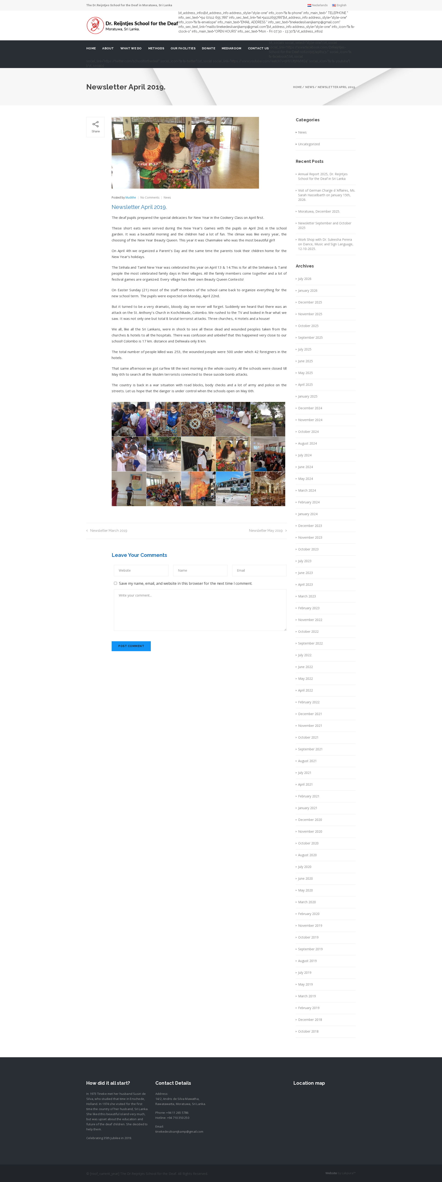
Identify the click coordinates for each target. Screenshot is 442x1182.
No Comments (149, 197)
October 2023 (308, 549)
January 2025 (307, 396)
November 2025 (310, 314)
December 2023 (310, 525)
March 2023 (307, 596)
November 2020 (310, 831)
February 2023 (309, 608)
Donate (208, 48)
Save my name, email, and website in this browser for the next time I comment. (185, 583)
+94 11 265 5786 (177, 1113)
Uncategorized (309, 144)
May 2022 (305, 678)
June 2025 (305, 361)
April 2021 (305, 784)
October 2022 (308, 631)
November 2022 (310, 620)
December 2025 (310, 302)
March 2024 (307, 490)
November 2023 (310, 537)
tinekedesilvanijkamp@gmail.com (179, 1131)
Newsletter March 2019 (108, 531)
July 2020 (304, 866)
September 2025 (310, 337)
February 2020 (309, 914)
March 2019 (307, 996)
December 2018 (310, 1019)
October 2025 (308, 326)
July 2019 (304, 972)
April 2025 (305, 384)
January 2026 (307, 290)
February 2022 (309, 702)
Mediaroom (231, 48)
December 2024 (310, 408)
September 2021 (310, 749)
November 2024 (310, 420)
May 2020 (305, 890)
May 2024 (305, 478)
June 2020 (305, 878)
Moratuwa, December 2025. (319, 211)
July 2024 (304, 455)
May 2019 (305, 984)
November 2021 (310, 725)
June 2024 (305, 467)
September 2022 (310, 643)
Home (91, 48)
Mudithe (130, 197)
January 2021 (307, 808)
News (167, 197)
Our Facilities (183, 48)
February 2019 (309, 1008)
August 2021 (307, 761)
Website (331, 1173)
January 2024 (307, 514)
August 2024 (307, 443)
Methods (156, 48)
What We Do (131, 48)
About (108, 48)
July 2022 (304, 655)
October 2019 (308, 937)
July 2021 (304, 772)
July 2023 (304, 561)
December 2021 (310, 714)
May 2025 (305, 373)
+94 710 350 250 (178, 1118)
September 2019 (310, 949)
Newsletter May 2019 (266, 531)
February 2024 (309, 502)
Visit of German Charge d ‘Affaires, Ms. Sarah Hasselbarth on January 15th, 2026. (326, 195)
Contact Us (258, 48)
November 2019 (310, 925)
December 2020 (310, 819)
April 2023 (305, 584)
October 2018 (308, 1031)
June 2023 (305, 572)
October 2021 (308, 737)
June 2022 (305, 667)
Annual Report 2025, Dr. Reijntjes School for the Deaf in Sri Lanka (323, 176)
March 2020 (307, 902)
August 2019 (307, 961)
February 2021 (309, 796)
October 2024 (308, 431)
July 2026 (304, 278)
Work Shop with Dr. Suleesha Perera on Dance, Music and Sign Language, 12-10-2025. (325, 244)
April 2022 (305, 690)
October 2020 (308, 843)
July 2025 (304, 349)
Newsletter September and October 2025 (324, 225)
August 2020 (307, 855)
